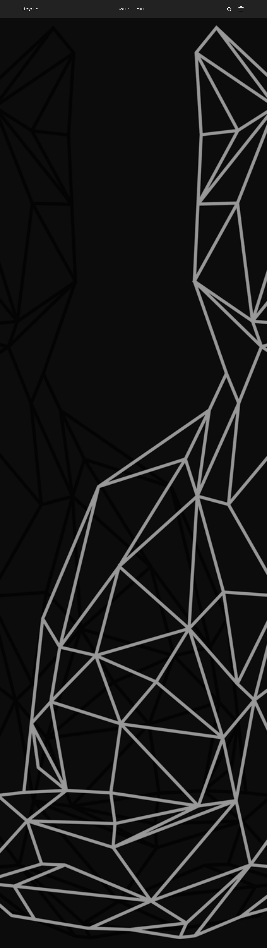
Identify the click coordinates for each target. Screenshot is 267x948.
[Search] (229, 9)
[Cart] (241, 9)
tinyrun (30, 9)
